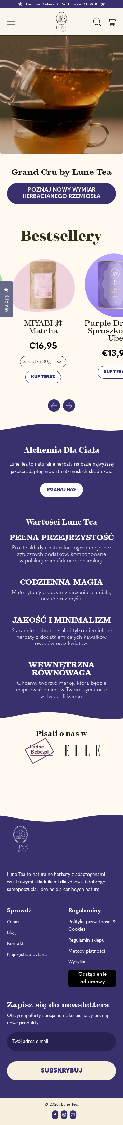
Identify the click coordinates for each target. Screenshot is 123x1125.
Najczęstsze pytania (27, 954)
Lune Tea (69, 1105)
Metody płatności (86, 951)
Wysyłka (76, 962)
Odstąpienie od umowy (92, 978)
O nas (13, 922)
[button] (97, 21)
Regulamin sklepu (86, 940)
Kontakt (15, 943)
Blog (11, 933)
